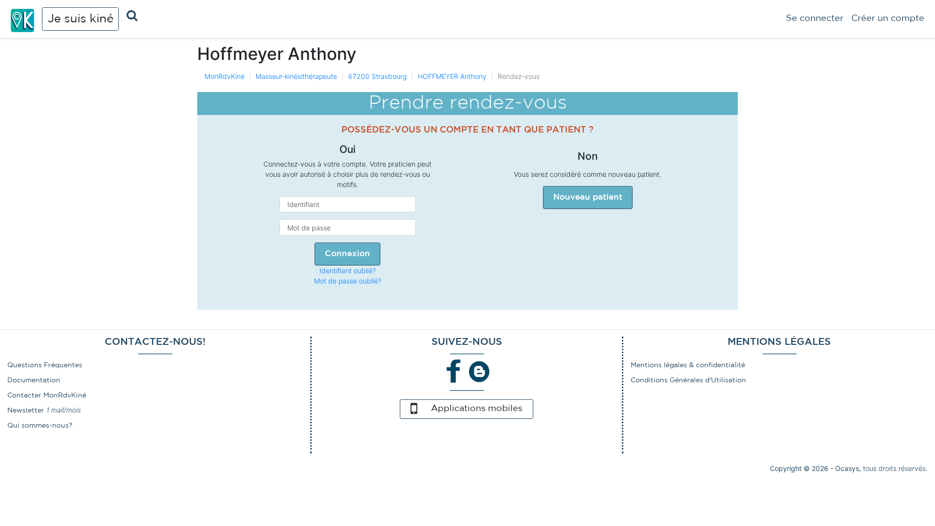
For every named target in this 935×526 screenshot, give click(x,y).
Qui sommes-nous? (40, 426)
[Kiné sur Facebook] (454, 371)
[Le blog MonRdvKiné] (479, 371)
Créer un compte (887, 18)
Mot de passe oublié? (347, 281)
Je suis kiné (80, 19)
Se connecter (814, 18)
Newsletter (25, 410)
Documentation (33, 380)
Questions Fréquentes (44, 365)
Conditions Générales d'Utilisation (688, 380)
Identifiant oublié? (347, 270)
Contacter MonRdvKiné (46, 395)
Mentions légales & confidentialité (688, 365)
